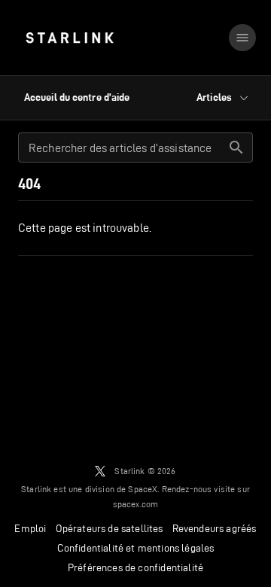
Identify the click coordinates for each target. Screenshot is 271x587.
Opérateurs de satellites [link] (109, 528)
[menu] (242, 37)
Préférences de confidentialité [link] (135, 567)
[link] (69, 37)
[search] (236, 147)
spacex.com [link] (136, 504)
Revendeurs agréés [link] (214, 528)
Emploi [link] (30, 528)
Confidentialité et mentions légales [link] (136, 548)
